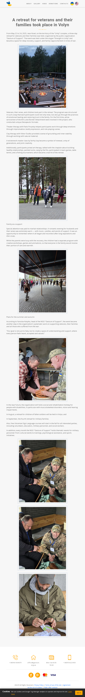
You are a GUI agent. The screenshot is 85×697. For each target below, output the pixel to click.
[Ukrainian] (72, 3)
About (29, 4)
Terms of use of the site (53, 685)
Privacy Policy (38, 685)
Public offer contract (50, 687)
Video (44, 4)
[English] (77, 3)
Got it (79, 693)
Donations (53, 4)
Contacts (64, 4)
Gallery (37, 4)
